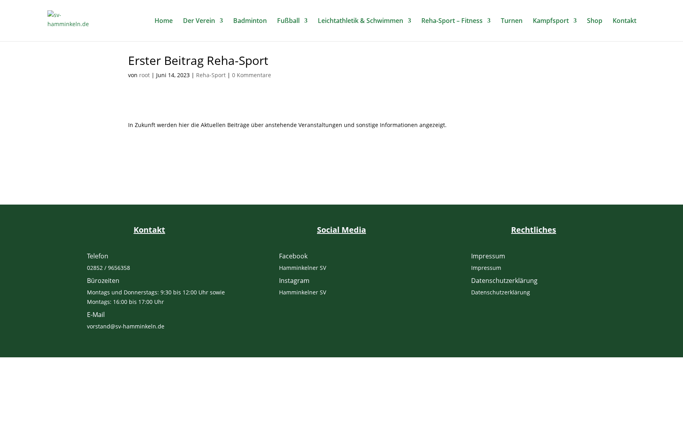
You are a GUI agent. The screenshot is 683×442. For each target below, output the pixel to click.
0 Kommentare (251, 75)
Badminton (250, 21)
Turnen (512, 21)
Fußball (288, 21)
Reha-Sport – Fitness (452, 21)
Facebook (293, 256)
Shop (594, 21)
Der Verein (199, 21)
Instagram (294, 280)
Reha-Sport (211, 75)
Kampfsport (551, 21)
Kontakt (624, 21)
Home (164, 21)
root (144, 75)
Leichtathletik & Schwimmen (360, 21)
